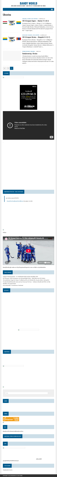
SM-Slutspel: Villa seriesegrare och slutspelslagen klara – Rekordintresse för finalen (24, 278)
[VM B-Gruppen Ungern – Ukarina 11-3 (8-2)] (12, 27)
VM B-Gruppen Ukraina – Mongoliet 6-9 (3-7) (36, 37)
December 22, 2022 (28, 201)
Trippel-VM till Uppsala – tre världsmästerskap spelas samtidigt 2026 (20, 276)
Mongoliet (25, 35)
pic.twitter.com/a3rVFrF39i (12, 198)
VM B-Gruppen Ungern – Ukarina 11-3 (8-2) (35, 20)
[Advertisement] (28, 153)
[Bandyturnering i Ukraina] (12, 60)
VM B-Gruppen (34, 18)
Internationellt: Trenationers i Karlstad (13, 285)
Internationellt (26, 51)
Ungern (29, 18)
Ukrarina (24, 18)
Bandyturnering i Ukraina (29, 53)
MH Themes (20, 475)
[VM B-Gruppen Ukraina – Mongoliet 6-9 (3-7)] (12, 43)
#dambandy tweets (7, 470)
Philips (4, 232)
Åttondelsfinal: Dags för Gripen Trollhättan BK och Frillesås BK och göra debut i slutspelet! (26, 280)
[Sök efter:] (26, 393)
